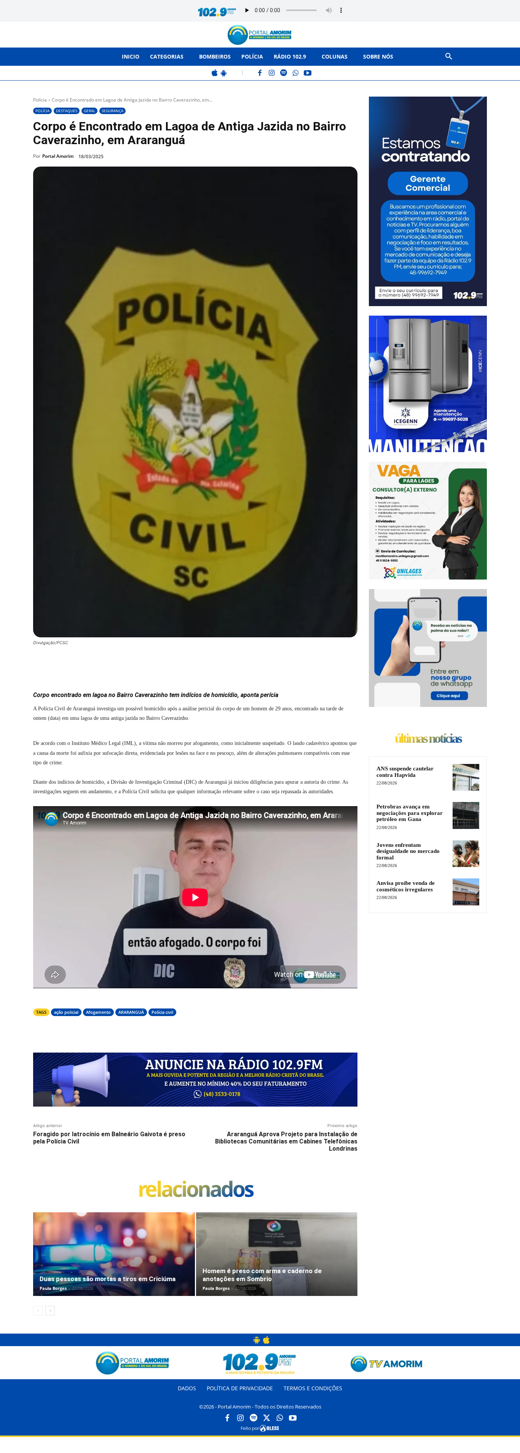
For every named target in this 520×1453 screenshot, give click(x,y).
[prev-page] (38, 1310)
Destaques (66, 110)
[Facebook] (260, 73)
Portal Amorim (57, 156)
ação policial (66, 1012)
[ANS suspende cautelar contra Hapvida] (466, 777)
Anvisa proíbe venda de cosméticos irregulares (405, 886)
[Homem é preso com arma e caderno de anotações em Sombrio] (277, 1262)
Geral (89, 110)
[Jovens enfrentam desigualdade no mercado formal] (466, 853)
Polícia (40, 100)
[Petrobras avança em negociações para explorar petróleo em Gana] (466, 815)
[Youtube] (292, 1418)
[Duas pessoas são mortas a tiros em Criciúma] (114, 1262)
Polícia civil (162, 1012)
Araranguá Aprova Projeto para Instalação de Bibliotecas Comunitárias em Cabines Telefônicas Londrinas (286, 1141)
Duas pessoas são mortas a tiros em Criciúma (107, 1279)
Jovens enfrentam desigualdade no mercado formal (408, 851)
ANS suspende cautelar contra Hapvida (405, 771)
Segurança (112, 110)
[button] (449, 57)
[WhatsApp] (295, 73)
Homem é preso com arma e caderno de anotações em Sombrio (262, 1275)
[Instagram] (272, 73)
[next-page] (50, 1310)
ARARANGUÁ (131, 1012)
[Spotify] (284, 73)
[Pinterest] (136, 663)
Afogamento (98, 1012)
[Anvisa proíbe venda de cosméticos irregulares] (466, 891)
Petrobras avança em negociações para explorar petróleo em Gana (409, 813)
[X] (119, 663)
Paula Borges (53, 1288)
